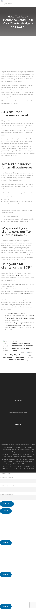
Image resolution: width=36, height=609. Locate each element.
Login (17, 275)
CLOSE (5, 511)
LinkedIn (18, 424)
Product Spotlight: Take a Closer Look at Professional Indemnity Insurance (13, 357)
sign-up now (24, 293)
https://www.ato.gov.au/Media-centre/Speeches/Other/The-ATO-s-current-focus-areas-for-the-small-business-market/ (19, 315)
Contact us (18, 284)
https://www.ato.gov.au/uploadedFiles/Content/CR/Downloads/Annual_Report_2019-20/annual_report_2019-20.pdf (19, 325)
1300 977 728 (18, 401)
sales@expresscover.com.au (18, 413)
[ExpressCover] (6, 3)
